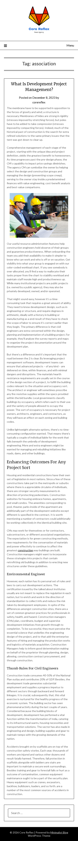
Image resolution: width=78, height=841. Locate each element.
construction (25, 550)
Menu (70, 45)
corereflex (38, 102)
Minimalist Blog (59, 832)
